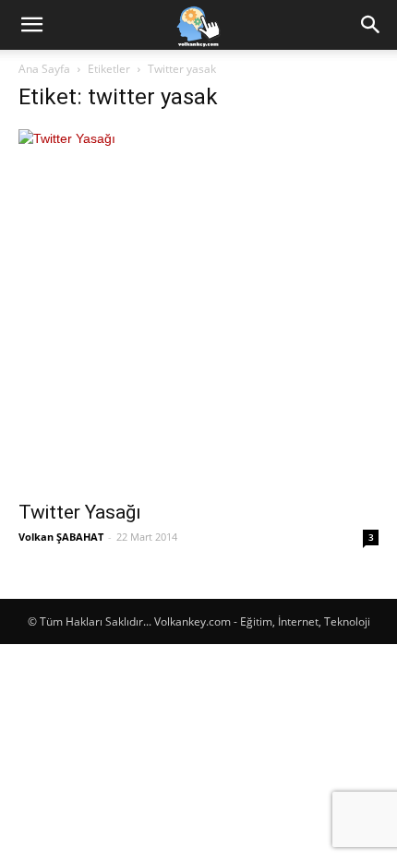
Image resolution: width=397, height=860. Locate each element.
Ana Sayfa (44, 69)
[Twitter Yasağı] (198, 309)
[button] (31, 25)
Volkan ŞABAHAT (60, 536)
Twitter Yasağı (79, 512)
